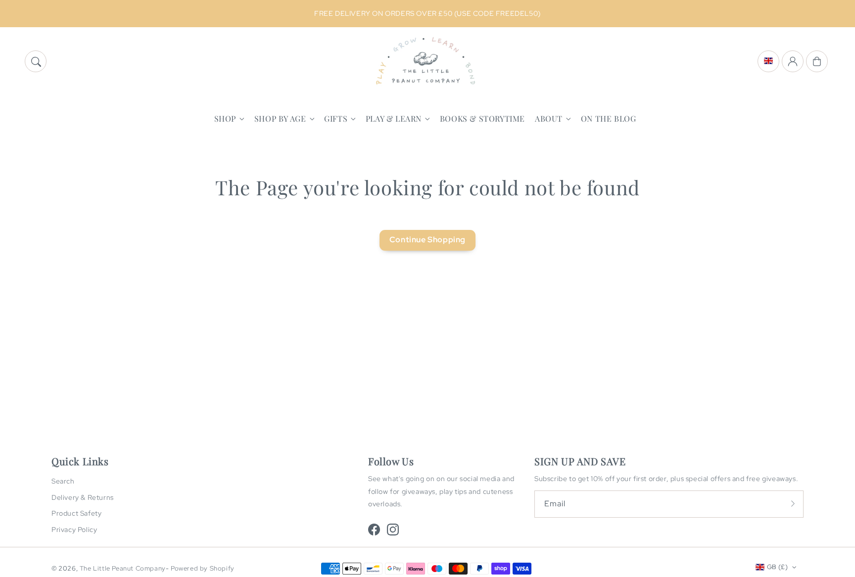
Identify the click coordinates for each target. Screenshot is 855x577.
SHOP (225, 119)
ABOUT (549, 119)
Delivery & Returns (82, 497)
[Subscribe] (793, 503)
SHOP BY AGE (280, 119)
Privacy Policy (74, 529)
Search (63, 481)
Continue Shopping (427, 239)
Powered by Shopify (203, 568)
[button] (36, 61)
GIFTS (335, 119)
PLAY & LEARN (394, 119)
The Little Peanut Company (123, 568)
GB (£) (777, 567)
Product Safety (76, 513)
